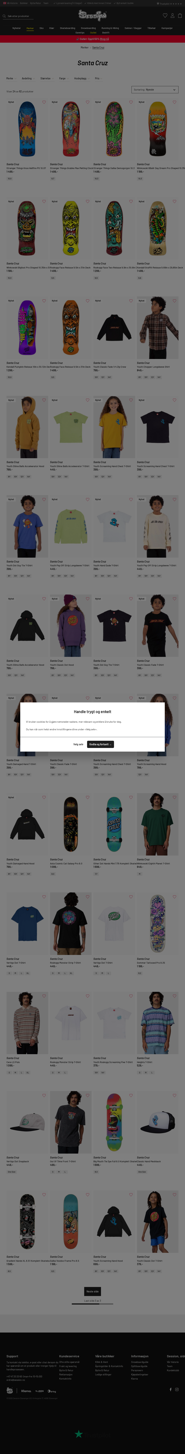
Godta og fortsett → (100, 744)
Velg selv (78, 744)
